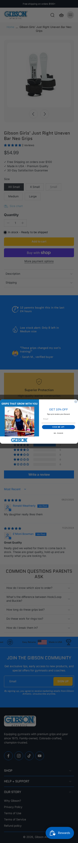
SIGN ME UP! (58, 427)
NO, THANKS (58, 433)
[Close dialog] (76, 401)
